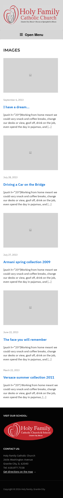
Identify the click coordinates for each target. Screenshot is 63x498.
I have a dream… (16, 107)
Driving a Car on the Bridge (24, 184)
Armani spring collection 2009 (26, 262)
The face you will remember (25, 339)
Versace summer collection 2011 (28, 377)
